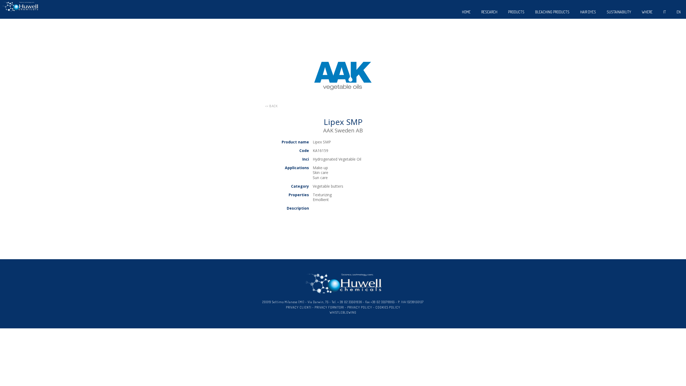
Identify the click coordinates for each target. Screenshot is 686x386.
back (273, 106)
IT (664, 12)
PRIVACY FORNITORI (329, 307)
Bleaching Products (552, 12)
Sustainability (619, 12)
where (647, 12)
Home (466, 12)
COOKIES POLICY (387, 307)
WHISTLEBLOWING (343, 312)
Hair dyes (588, 12)
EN (679, 12)
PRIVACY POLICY (359, 307)
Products (516, 12)
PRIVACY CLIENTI (298, 307)
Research (489, 12)
